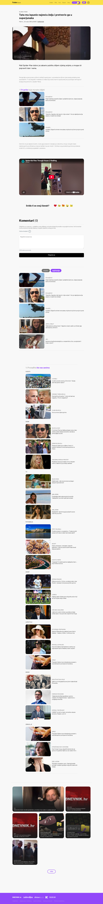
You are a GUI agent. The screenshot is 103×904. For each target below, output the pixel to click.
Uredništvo (15, 901)
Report (64, 2)
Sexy (69, 2)
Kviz (60, 2)
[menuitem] (89, 2)
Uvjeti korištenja (37, 901)
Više (51, 871)
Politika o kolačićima (59, 901)
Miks (56, 2)
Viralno (51, 2)
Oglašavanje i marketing (25, 901)
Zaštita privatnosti (47, 901)
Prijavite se (51, 255)
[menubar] (89, 2)
